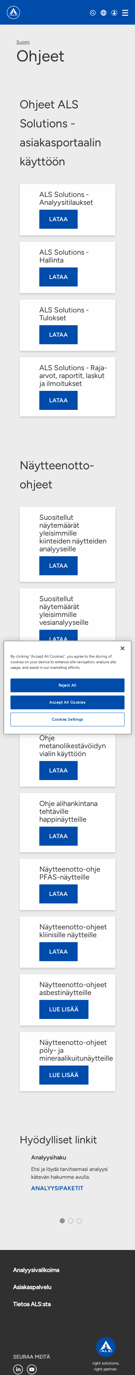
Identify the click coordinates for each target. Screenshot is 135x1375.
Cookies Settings (67, 719)
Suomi (22, 42)
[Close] (122, 648)
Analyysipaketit (57, 1188)
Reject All (68, 685)
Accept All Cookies (67, 702)
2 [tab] (69, 1222)
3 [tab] (78, 1222)
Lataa (58, 219)
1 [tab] (61, 1222)
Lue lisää (64, 1009)
